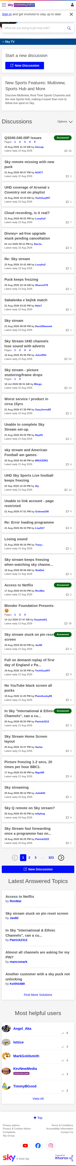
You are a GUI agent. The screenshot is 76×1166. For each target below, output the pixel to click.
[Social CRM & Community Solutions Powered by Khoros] (64, 1158)
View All (38, 1098)
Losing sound (15, 539)
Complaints (9, 1132)
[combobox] (34, 28)
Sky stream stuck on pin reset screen (36, 913)
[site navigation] (4, 5)
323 (51, 857)
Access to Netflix (18, 585)
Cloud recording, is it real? (27, 213)
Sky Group (9, 1135)
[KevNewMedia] (22, 1075)
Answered (63, 137)
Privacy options (11, 1125)
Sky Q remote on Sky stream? (29, 808)
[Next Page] (61, 857)
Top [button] (39, 1118)
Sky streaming (16, 787)
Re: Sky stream (17, 259)
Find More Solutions (38, 995)
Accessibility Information (59, 1128)
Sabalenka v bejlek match (25, 300)
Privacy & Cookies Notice (17, 1128)
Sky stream (13, 321)
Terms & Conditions (62, 1125)
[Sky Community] (22, 5)
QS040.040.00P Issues (23, 138)
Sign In (71, 5)
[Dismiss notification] (71, 14)
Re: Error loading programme (29, 522)
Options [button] (62, 121)
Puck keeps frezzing (21, 279)
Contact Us (67, 1132)
